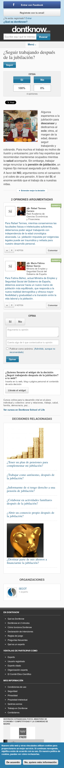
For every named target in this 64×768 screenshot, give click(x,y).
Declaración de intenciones (20, 631)
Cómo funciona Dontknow (20, 627)
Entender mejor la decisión (32, 190)
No (42, 80)
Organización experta (18, 669)
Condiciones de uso (17, 686)
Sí (21, 80)
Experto (11, 657)
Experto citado (14, 665)
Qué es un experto (16, 644)
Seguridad (12, 691)
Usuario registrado (16, 661)
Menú (32, 44)
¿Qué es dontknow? (15, 22)
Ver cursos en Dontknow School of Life (24, 409)
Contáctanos (13, 712)
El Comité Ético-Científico (19, 674)
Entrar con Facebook (32, 4)
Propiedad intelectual (17, 699)
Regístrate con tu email (32, 12)
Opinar (12, 359)
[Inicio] (32, 29)
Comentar (53, 250)
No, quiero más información (40, 762)
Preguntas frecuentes (17, 639)
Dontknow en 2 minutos (19, 622)
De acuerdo (13, 762)
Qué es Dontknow (16, 618)
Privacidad (13, 695)
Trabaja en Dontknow (17, 708)
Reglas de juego (15, 635)
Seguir (9, 64)
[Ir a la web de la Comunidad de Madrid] (22, 733)
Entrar (29, 18)
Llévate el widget (17, 390)
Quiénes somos (15, 703)
